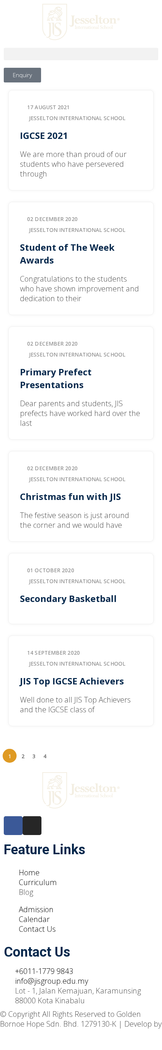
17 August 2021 (48, 107)
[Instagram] (32, 825)
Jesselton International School (77, 118)
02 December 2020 (52, 218)
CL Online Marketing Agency (47, 1034)
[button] (81, 54)
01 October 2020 (50, 570)
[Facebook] (13, 825)
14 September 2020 (53, 652)
